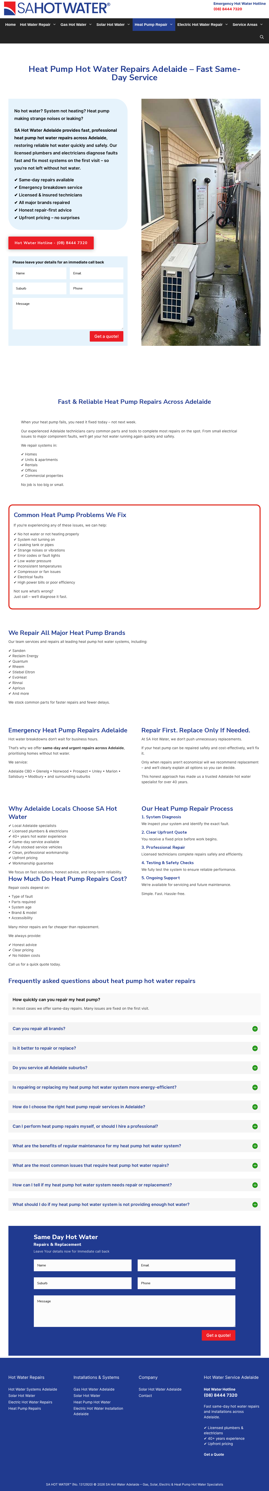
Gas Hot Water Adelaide (94, 1389)
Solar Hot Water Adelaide (160, 1389)
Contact (145, 1396)
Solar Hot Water (110, 24)
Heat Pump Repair (151, 24)
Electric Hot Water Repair (200, 24)
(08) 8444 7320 (228, 9)
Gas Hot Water (73, 24)
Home (10, 24)
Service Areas (245, 24)
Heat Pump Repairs (24, 1408)
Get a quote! (106, 336)
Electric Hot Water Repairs (30, 1402)
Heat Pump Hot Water (92, 1402)
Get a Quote (214, 1454)
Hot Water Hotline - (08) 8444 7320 (51, 242)
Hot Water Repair (35, 24)
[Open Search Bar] (262, 37)
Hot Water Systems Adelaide (32, 1389)
